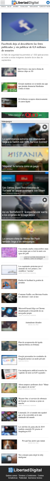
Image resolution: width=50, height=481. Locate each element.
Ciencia (3, 6)
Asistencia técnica (35, 478)
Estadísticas (13, 478)
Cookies (41, 475)
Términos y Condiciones (27, 475)
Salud (9, 6)
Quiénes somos (11, 475)
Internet (16, 6)
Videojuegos (34, 6)
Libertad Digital (25, 3)
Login (48, 2)
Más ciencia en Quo (24, 115)
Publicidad (23, 478)
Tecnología (24, 6)
